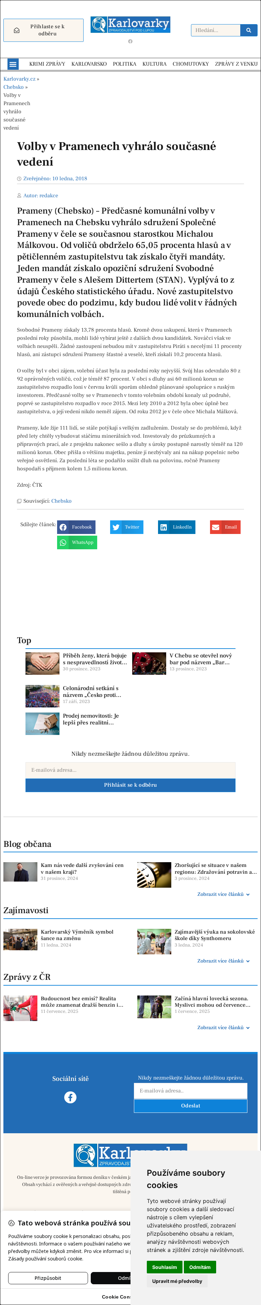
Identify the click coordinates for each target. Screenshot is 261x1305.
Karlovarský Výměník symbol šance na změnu (77, 935)
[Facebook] (130, 41)
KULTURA (154, 64)
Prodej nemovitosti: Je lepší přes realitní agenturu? (91, 723)
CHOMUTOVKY (191, 64)
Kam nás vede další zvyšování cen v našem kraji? (82, 868)
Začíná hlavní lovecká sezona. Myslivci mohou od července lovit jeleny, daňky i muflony (211, 1005)
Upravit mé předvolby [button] (177, 1281)
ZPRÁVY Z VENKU (236, 64)
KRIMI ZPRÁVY (47, 64)
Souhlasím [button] (164, 1267)
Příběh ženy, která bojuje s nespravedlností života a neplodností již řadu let (95, 662)
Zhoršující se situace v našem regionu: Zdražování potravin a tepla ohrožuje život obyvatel (213, 872)
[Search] (248, 30)
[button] (13, 64)
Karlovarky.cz (19, 79)
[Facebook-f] (70, 1097)
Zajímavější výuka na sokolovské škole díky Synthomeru (215, 935)
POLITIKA (124, 64)
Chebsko (13, 87)
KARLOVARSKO (89, 64)
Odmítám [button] (200, 1267)
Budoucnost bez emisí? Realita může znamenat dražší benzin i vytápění (79, 1005)
